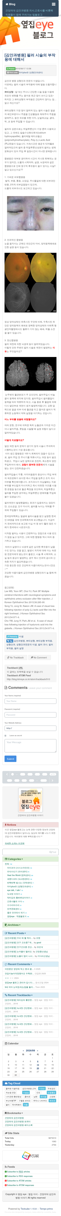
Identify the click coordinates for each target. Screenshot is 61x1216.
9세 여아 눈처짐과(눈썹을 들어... (20, 986)
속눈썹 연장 (11, 1092)
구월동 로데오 (24, 1100)
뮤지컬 (43, 1096)
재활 (26, 1104)
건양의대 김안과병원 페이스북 (19, 1124)
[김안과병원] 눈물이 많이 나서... (19, 955)
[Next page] (52, 780)
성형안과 (10, 644)
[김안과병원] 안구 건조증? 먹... (19, 942)
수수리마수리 (14, 905)
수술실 (26, 1092)
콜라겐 (27, 1096)
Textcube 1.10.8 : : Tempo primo (37, 1208)
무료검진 (51, 1088)
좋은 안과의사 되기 (17, 912)
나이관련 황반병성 (13, 1096)
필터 (8, 1104)
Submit (10, 758)
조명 (38, 937)
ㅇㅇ (7, 977)
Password (12, 709)
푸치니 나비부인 (40, 1100)
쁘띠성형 (30, 640)
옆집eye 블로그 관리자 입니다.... (20, 982)
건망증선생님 (42, 951)
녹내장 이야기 (14, 893)
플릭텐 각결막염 (12, 1088)
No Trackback (16, 657)
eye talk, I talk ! (15, 890)
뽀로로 (52, 1100)
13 (38, 1064)
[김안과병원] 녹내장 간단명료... (19, 1008)
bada (34, 1212)
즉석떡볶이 (16, 1104)
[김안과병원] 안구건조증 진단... (19, 946)
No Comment (40, 657)
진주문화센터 (14, 908)
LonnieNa (47, 1212)
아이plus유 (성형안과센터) (31, 72)
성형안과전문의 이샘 (26, 644)
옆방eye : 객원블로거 (18, 916)
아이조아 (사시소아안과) (19, 867)
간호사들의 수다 (15, 901)
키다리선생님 (44, 955)
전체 (8, 863)
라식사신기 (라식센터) (18, 871)
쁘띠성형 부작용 (44, 640)
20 (38, 1068)
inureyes (28, 1212)
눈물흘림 (51, 1092)
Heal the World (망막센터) (20, 875)
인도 (38, 1092)
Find (54, 852)
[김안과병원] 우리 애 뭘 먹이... (19, 937)
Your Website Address (13, 722)
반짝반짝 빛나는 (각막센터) (20, 882)
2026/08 (30, 1050)
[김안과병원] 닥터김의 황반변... (19, 999)
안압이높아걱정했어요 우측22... (19, 973)
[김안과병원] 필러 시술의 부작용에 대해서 (30, 57)
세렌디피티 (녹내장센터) (19, 878)
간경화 (52, 1096)
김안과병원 (19, 640)
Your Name (13, 695)
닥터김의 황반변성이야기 (19, 897)
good (39, 942)
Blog (11, 3)
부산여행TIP (11, 1100)
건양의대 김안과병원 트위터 (17, 1121)
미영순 (42, 1088)
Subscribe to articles (18, 1171)
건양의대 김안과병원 (14, 1117)
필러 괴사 (42, 644)
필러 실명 (19, 648)
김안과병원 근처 (29, 1088)
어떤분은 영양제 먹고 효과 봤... (19, 968)
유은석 (40, 946)
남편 (35, 1096)
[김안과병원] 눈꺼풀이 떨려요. (18, 951)
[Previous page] (7, 774)
